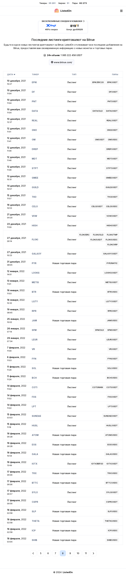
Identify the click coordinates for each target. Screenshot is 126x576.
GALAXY (36, 253)
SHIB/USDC (112, 540)
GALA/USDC (112, 454)
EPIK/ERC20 (98, 82)
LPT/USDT (113, 406)
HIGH (34, 225)
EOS (34, 444)
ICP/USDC (113, 530)
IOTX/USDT (112, 463)
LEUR (34, 339)
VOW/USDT (112, 216)
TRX (34, 473)
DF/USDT (113, 92)
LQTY (35, 301)
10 (78, 553)
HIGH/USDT (112, 225)
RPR (34, 311)
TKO (34, 197)
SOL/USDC (112, 368)
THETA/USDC (111, 521)
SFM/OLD (99, 330)
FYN (34, 358)
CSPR (35, 502)
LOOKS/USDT (111, 272)
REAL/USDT (112, 120)
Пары (115, 74)
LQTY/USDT (112, 301)
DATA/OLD (98, 111)
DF (33, 92)
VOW (34, 216)
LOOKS (35, 272)
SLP (34, 511)
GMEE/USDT (112, 177)
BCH (34, 377)
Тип (74, 74)
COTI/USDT (112, 387)
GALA (35, 454)
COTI (34, 387)
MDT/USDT (112, 158)
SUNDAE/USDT (111, 416)
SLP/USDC (113, 511)
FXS (34, 397)
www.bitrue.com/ (63, 62)
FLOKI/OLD (98, 234)
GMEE (35, 177)
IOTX (34, 463)
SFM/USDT (112, 330)
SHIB (34, 540)
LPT (34, 406)
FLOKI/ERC (84, 234)
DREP (35, 149)
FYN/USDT (113, 358)
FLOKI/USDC (112, 239)
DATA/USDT (112, 111)
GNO (34, 130)
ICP (34, 530)
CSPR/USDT (112, 502)
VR (33, 349)
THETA (35, 521)
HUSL (35, 425)
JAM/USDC (112, 320)
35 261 (51, 3)
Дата (10, 74)
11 (86, 553)
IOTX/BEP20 (97, 463)
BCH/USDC (112, 377)
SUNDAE (36, 416)
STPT (35, 168)
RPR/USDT (113, 311)
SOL (34, 368)
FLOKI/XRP (112, 244)
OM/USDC (113, 139)
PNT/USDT (113, 101)
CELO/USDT (97, 206)
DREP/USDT (112, 149)
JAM (34, 320)
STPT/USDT (112, 168)
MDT (34, 158)
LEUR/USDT (112, 339)
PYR (34, 263)
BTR (34, 292)
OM (33, 139)
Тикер (35, 74)
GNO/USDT (112, 130)
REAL (35, 120)
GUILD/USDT (112, 187)
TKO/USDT (112, 197)
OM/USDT (99, 139)
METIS (35, 282)
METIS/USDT (112, 282)
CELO (35, 206)
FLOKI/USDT (96, 239)
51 (67, 3)
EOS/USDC (112, 444)
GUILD (35, 187)
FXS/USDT (113, 397)
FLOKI (35, 239)
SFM (34, 330)
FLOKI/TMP (112, 234)
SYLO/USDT (112, 492)
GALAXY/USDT (110, 253)
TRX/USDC (112, 473)
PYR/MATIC (112, 263)
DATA (35, 111)
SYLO (35, 492)
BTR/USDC (113, 292)
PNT (34, 101)
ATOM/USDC (111, 435)
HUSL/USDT (112, 425)
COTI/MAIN (97, 387)
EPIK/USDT (112, 82)
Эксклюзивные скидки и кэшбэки (62, 21)
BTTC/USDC (112, 482)
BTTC (35, 482)
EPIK (34, 82)
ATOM (35, 435)
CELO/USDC (112, 206)
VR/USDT (113, 349)
